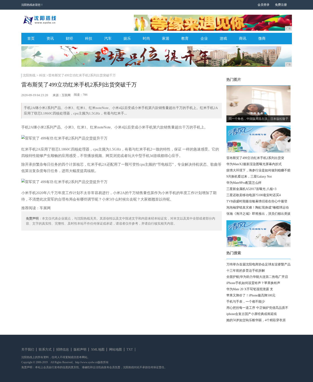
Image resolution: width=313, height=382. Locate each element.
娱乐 (127, 38)
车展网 (45, 208)
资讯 (50, 38)
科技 (88, 38)
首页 (31, 38)
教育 (185, 38)
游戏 (223, 38)
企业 (204, 38)
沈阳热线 (29, 75)
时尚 (146, 38)
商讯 (242, 38)
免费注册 (281, 4)
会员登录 (263, 4)
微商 (262, 38)
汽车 (108, 38)
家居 (165, 38)
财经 (69, 38)
